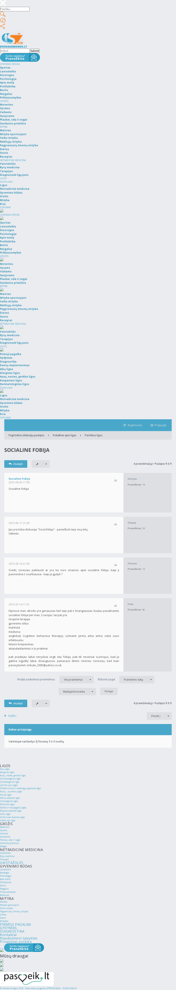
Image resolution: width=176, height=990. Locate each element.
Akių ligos (4, 769)
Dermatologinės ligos (10, 778)
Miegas (3, 846)
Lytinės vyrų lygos (9, 785)
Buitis (3, 885)
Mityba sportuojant (9, 904)
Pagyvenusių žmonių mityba (14, 911)
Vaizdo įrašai (6, 181)
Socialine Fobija (27, 449)
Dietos (3, 914)
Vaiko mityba (6, 908)
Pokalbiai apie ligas (64, 435)
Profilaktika (5, 882)
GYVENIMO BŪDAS (10, 64)
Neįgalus (4, 888)
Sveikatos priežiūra (9, 843)
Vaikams (4, 833)
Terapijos (4, 859)
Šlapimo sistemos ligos (10, 810)
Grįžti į (12, 716)
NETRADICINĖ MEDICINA (13, 160)
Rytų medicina (7, 856)
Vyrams (3, 830)
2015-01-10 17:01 (19, 604)
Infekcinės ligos (7, 820)
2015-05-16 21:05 (19, 564)
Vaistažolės (5, 852)
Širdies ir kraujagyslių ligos (13, 807)
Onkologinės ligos (9, 801)
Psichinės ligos (7, 804)
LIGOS (3, 178)
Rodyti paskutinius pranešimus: (49, 679)
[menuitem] (158, 425)
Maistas (3, 901)
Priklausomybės (8, 891)
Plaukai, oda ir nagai (10, 839)
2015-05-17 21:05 (19, 523)
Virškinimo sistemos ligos (12, 817)
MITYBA (3, 126)
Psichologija (5, 875)
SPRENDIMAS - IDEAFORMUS (62, 988)
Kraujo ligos (5, 794)
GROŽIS (4, 101)
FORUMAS (5, 207)
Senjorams (5, 836)
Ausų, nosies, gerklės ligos (13, 775)
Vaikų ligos (5, 813)
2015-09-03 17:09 (19, 482)
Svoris (3, 917)
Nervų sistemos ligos (10, 797)
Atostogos (4, 872)
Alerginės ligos (7, 772)
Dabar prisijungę (20, 729)
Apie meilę (5, 879)
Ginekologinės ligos (9, 781)
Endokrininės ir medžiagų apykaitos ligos (20, 788)
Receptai (4, 921)
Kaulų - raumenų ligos (11, 791)
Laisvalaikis (5, 869)
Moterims (4, 827)
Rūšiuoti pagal (120, 679)
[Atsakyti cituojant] (115, 480)
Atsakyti (18, 464)
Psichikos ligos (93, 435)
